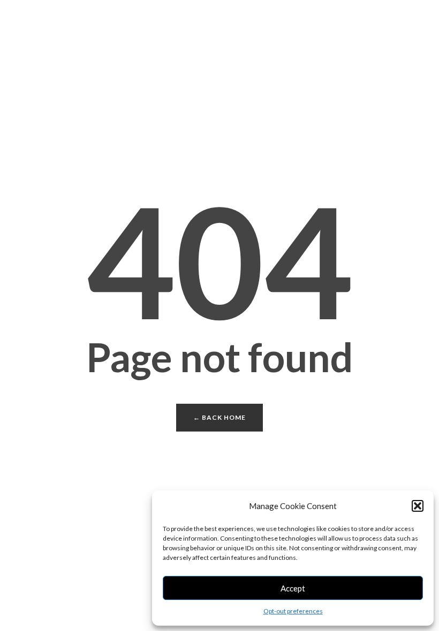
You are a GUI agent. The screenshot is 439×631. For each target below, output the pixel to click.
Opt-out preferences (293, 611)
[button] (417, 506)
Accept (293, 588)
